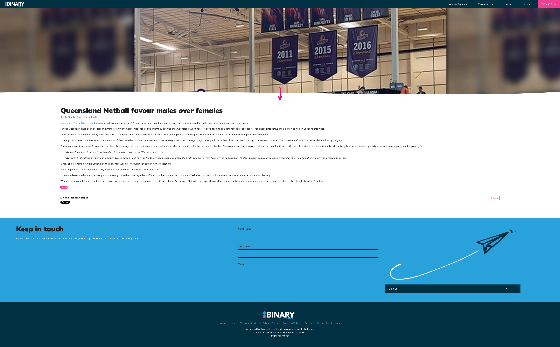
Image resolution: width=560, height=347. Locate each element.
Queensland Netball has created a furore (81, 122)
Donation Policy (291, 323)
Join (233, 323)
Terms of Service (249, 323)
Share (493, 198)
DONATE (547, 4)
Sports (64, 187)
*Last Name (244, 246)
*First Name (244, 228)
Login (337, 323)
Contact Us (323, 323)
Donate (308, 323)
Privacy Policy (270, 323)
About (223, 323)
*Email (241, 264)
